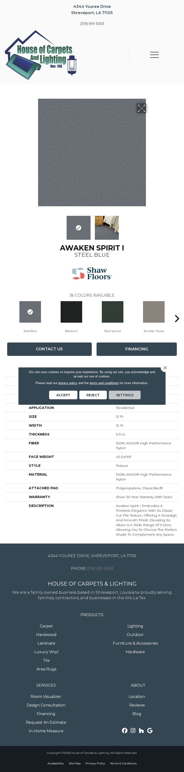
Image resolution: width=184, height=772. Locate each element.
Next (149, 225)
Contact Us (49, 349)
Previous (34, 225)
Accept (63, 395)
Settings (124, 395)
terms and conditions (104, 383)
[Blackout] (71, 312)
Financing (136, 349)
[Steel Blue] (30, 312)
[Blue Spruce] (112, 312)
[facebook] (124, 731)
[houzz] (141, 731)
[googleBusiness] (149, 731)
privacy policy (67, 383)
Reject (93, 395)
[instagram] (133, 731)
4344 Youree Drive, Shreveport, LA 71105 (92, 556)
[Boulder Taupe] (153, 312)
